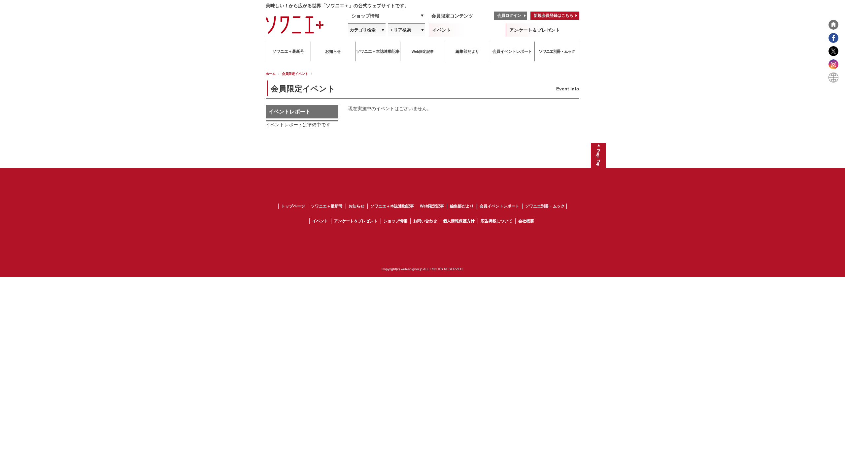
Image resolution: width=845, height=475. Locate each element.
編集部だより (462, 206)
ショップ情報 (365, 15)
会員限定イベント (295, 74)
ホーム (271, 74)
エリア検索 (400, 29)
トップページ (293, 206)
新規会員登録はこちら (553, 15)
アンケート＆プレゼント (534, 30)
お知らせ (356, 206)
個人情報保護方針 (459, 221)
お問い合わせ (425, 221)
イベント (441, 30)
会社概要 (526, 221)
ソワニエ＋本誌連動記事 (392, 206)
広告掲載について (496, 221)
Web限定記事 (432, 206)
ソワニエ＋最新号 (327, 206)
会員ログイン (509, 15)
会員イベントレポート (499, 206)
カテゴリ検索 (363, 29)
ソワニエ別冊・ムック (545, 206)
